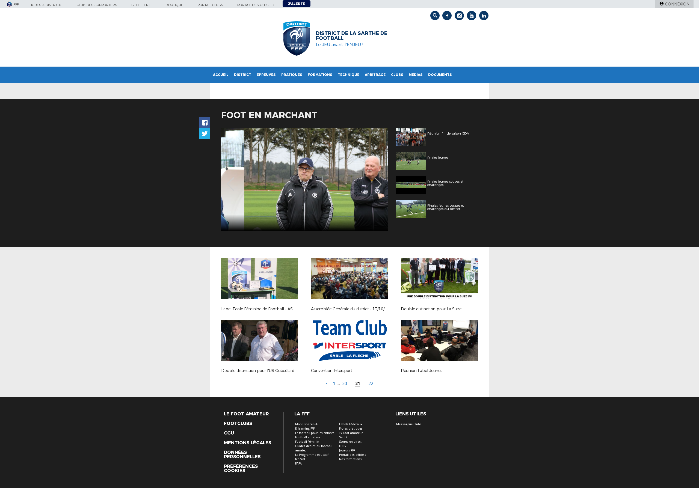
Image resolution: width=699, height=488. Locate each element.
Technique (348, 75)
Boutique (174, 4)
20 (344, 383)
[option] (304, 179)
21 (357, 383)
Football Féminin (307, 442)
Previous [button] (230, 180)
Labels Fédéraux (350, 424)
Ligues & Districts (46, 4)
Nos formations (350, 459)
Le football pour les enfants (314, 433)
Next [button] (378, 180)
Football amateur (307, 437)
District (242, 75)
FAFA (298, 463)
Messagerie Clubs (409, 424)
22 (370, 383)
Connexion (677, 4)
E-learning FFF (305, 428)
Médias (416, 75)
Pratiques (291, 75)
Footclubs (238, 423)
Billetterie (141, 4)
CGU (229, 433)
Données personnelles (242, 454)
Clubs (397, 75)
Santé (343, 437)
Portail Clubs (210, 4)
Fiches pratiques (351, 428)
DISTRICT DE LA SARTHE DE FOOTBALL (351, 35)
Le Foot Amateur (246, 414)
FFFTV (342, 446)
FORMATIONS (320, 75)
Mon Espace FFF (306, 424)
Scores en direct (350, 442)
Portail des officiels (256, 4)
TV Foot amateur (351, 433)
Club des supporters (97, 4)
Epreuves (266, 75)
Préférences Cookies (241, 468)
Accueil (221, 75)
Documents (440, 75)
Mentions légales (247, 443)
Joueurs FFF (347, 450)
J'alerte (296, 4)
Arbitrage (375, 75)
